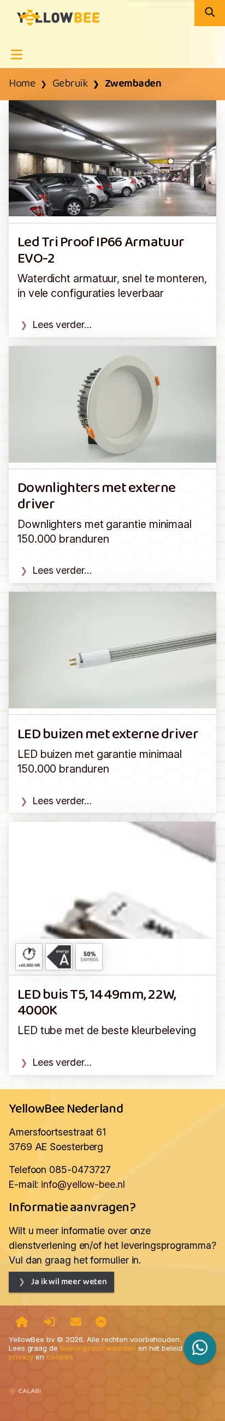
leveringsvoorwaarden (98, 1348)
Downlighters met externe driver (96, 496)
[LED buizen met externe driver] (112, 649)
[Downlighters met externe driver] (112, 403)
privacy (21, 1356)
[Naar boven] (101, 1323)
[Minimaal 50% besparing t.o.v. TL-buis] (89, 956)
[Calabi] (24, 1386)
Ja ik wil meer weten (69, 1281)
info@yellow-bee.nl (83, 1184)
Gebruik (70, 84)
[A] (59, 956)
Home (22, 84)
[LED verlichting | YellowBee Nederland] (54, 16)
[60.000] (29, 956)
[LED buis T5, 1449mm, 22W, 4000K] (112, 879)
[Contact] (75, 1323)
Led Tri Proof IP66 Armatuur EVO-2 (100, 250)
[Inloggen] (49, 1323)
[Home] (22, 1323)
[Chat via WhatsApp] (200, 1347)
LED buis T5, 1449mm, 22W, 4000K (96, 1003)
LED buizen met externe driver (107, 734)
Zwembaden (133, 84)
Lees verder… (62, 324)
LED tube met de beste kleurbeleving (106, 1030)
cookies (59, 1356)
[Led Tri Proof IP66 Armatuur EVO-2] (112, 157)
